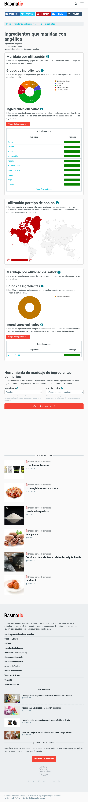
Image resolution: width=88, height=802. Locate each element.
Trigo (10, 179)
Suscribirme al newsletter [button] (44, 758)
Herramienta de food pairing (15, 652)
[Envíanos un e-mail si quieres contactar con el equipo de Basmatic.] (54, 781)
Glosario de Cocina (11, 666)
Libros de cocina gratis (13, 661)
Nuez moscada (14, 170)
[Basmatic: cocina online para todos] (13, 3)
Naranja (11, 161)
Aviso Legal (9, 798)
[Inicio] (13, 615)
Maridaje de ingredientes (45, 24)
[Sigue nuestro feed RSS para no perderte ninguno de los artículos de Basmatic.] (59, 781)
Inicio (8, 24)
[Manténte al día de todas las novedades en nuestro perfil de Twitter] (33, 781)
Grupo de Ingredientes (17, 124)
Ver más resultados (44, 189)
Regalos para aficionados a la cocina (19, 634)
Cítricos (11, 184)
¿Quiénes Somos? (11, 684)
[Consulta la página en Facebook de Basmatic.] (28, 781)
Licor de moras (14, 355)
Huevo (10, 175)
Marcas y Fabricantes (13, 670)
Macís (10, 151)
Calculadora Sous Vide (13, 657)
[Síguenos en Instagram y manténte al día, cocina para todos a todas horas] (38, 781)
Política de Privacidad (37, 798)
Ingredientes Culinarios (23, 24)
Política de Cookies (21, 798)
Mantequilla (13, 156)
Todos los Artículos (12, 675)
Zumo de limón (14, 165)
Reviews (7, 643)
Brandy (11, 146)
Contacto (8, 679)
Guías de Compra (11, 638)
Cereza (10, 142)
